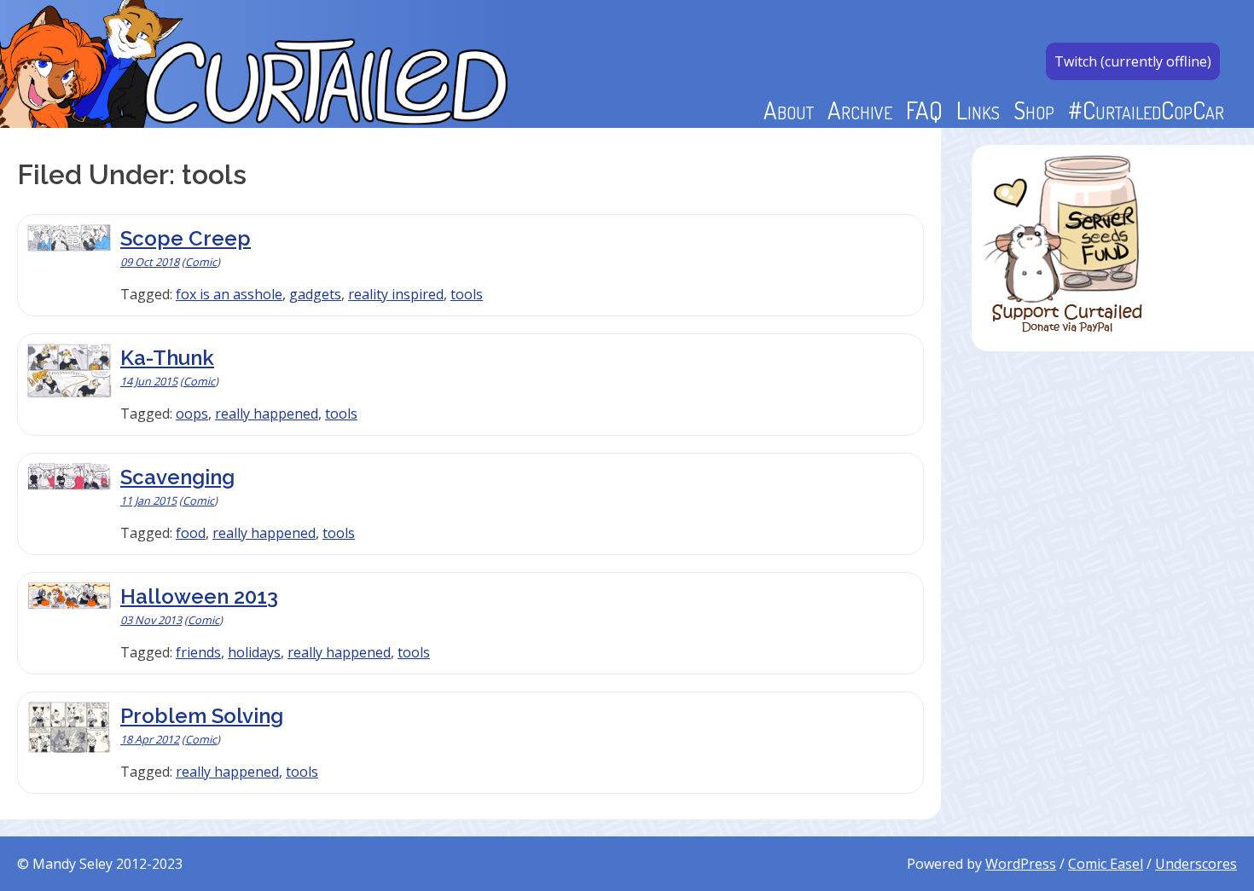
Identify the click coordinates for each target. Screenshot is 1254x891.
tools (466, 294)
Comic (201, 261)
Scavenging (177, 477)
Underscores (1196, 863)
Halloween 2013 (199, 596)
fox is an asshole (229, 294)
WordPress (1020, 863)
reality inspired (396, 294)
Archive (859, 109)
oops (192, 413)
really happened (266, 413)
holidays (254, 652)
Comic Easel (1105, 863)
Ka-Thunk (167, 357)
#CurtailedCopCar (1146, 109)
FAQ (924, 109)
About (788, 109)
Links (978, 109)
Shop (1033, 109)
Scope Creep (185, 238)
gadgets (315, 294)
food (191, 533)
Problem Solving (201, 715)
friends (198, 652)
